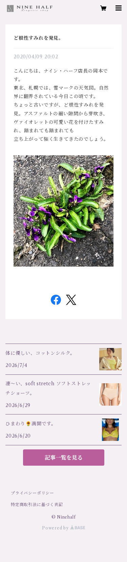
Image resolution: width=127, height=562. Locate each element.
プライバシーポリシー (32, 493)
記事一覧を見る (64, 457)
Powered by (56, 527)
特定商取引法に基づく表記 (37, 504)
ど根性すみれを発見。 (39, 38)
